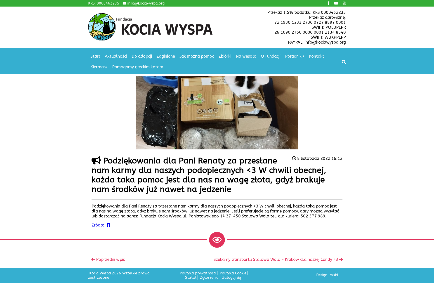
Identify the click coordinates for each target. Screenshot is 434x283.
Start (95, 56)
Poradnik (293, 56)
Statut (190, 277)
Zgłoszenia (209, 277)
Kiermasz (99, 66)
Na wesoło (246, 56)
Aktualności (116, 56)
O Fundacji (271, 56)
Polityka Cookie (233, 273)
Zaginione (165, 56)
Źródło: (99, 225)
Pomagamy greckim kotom (137, 66)
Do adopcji (142, 56)
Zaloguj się (231, 277)
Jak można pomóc (196, 56)
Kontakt (316, 56)
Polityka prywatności (198, 273)
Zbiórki (225, 56)
